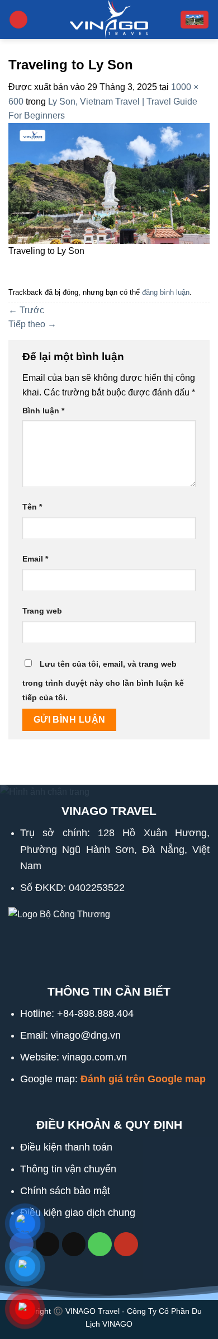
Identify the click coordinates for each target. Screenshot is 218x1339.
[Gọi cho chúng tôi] (100, 1244)
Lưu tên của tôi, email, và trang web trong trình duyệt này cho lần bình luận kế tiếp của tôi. (103, 680)
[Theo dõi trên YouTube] (126, 1244)
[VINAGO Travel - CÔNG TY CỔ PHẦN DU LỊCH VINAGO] (109, 19)
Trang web (42, 610)
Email (35, 558)
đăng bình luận (165, 292)
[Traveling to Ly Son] (109, 182)
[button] (18, 20)
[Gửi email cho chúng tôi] (74, 1244)
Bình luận (43, 410)
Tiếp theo (32, 324)
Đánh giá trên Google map (143, 1079)
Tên (32, 506)
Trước (26, 310)
